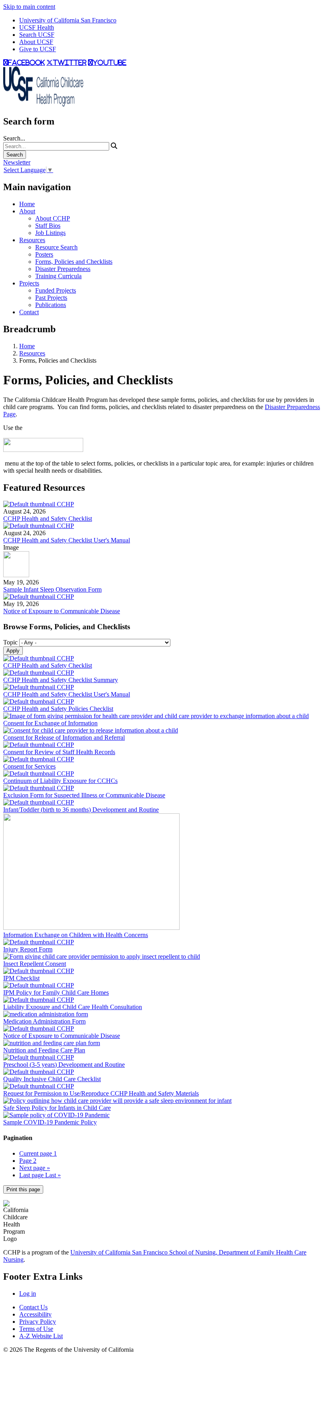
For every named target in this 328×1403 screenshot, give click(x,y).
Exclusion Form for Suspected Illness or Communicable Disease (84, 795)
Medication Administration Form (44, 1021)
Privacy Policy (37, 1321)
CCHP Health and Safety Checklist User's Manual (66, 540)
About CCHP (52, 218)
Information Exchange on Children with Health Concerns (75, 934)
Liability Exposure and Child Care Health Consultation (72, 1007)
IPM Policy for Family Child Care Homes (56, 992)
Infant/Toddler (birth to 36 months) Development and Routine (81, 809)
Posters (44, 254)
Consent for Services (29, 766)
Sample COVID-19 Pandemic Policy (50, 1122)
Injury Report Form (27, 949)
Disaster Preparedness (62, 268)
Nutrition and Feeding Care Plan (44, 1050)
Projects (29, 283)
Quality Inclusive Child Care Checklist (52, 1079)
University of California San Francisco (67, 20)
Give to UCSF (37, 49)
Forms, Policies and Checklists (73, 261)
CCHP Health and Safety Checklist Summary (60, 679)
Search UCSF (36, 34)
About (27, 211)
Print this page (23, 1189)
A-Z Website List (41, 1336)
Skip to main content (29, 6)
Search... (14, 138)
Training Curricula (58, 276)
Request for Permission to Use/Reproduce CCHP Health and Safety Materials (101, 1093)
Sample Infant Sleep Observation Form (52, 589)
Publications (50, 304)
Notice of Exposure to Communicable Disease (61, 611)
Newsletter (16, 162)
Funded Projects (55, 290)
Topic (10, 642)
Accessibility (35, 1314)
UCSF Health (36, 27)
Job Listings (50, 232)
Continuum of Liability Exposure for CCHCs (60, 780)
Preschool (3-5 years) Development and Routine (64, 1064)
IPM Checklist (21, 978)
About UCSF (36, 41)
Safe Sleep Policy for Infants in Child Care (57, 1107)
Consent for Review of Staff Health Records (59, 752)
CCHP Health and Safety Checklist (47, 518)
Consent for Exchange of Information (50, 723)
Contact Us (33, 1307)
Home (27, 204)
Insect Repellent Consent (34, 963)
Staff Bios (47, 225)
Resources (32, 240)
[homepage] (43, 104)
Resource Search (56, 247)
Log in (27, 1293)
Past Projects (51, 297)
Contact (29, 312)
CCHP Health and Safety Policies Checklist (58, 708)
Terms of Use (36, 1328)
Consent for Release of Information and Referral (64, 737)
